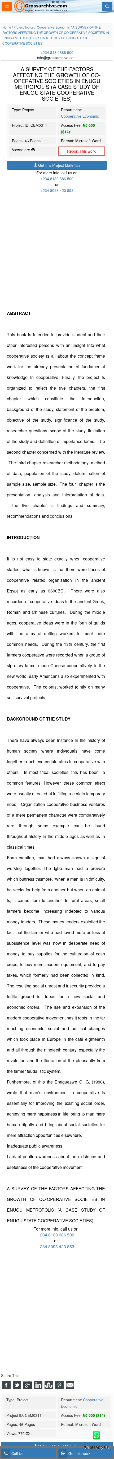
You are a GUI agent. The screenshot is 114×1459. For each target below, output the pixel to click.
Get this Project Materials (58, 165)
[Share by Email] (70, 1385)
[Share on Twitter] (17, 1385)
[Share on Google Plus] (27, 1385)
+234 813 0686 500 (57, 52)
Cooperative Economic (80, 116)
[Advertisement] (57, 250)
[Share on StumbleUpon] (49, 1385)
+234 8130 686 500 (57, 178)
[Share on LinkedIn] (38, 1385)
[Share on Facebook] (6, 1385)
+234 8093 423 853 (57, 190)
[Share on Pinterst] (59, 1385)
